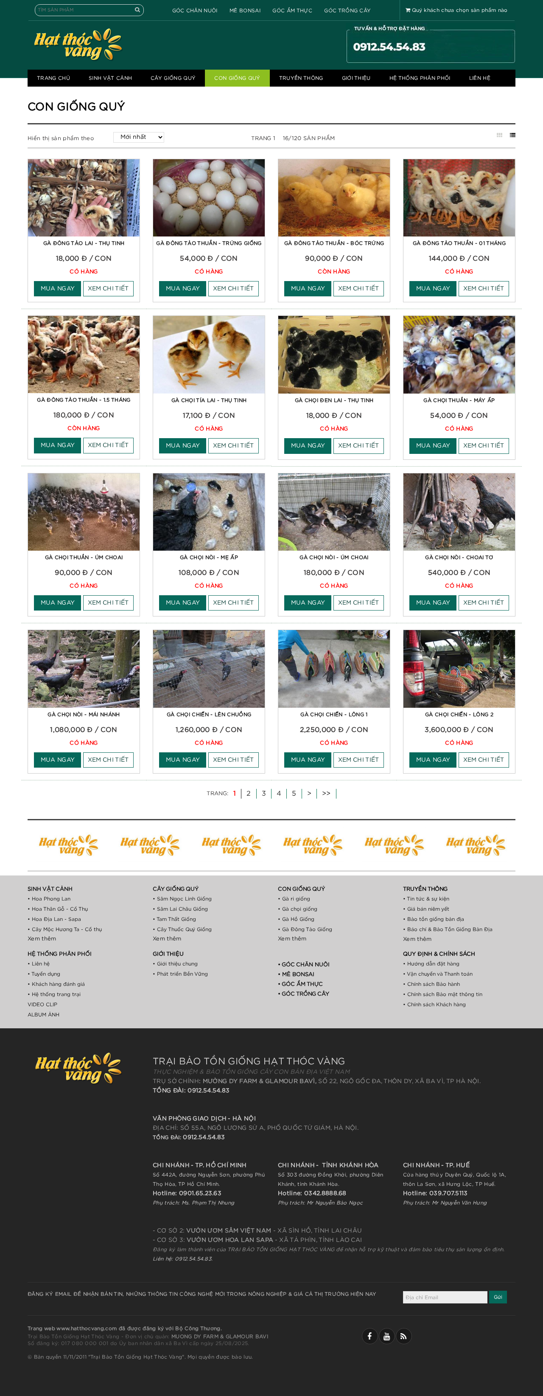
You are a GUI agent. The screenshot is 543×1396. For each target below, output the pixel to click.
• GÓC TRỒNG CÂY (303, 994)
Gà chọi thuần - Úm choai (84, 557)
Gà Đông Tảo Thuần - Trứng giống (208, 243)
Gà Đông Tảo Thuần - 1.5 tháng (83, 399)
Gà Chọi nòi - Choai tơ (459, 557)
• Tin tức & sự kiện (426, 898)
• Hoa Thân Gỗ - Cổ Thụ (58, 909)
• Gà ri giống (294, 898)
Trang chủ (53, 78)
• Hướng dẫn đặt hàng (431, 963)
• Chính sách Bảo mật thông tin (442, 994)
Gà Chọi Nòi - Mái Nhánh (84, 714)
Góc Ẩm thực (292, 10)
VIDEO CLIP (42, 1004)
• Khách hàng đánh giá (56, 984)
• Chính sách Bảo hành (431, 984)
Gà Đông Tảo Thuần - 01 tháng (459, 243)
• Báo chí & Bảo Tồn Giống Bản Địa (448, 929)
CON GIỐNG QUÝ (237, 78)
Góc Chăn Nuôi (195, 10)
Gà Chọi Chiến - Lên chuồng (209, 714)
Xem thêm (42, 939)
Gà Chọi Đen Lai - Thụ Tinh (334, 400)
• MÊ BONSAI (296, 974)
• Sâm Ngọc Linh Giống (182, 898)
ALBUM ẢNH (43, 1014)
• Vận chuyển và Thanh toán (438, 974)
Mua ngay (58, 289)
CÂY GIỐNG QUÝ (173, 78)
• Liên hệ (39, 963)
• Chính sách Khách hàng (434, 1004)
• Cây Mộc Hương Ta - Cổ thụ (65, 929)
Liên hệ (479, 78)
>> (326, 793)
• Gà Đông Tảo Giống (305, 929)
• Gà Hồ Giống (296, 919)
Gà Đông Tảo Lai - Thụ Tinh (83, 243)
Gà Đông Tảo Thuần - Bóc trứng (334, 243)
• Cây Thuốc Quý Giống (182, 929)
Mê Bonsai (245, 10)
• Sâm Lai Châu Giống (180, 909)
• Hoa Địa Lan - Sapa (54, 919)
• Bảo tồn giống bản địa (433, 919)
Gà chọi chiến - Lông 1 (333, 714)
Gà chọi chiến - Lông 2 (459, 714)
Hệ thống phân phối (420, 78)
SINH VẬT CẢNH (110, 78)
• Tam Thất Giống (174, 919)
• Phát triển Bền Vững (180, 974)
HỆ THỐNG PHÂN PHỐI (60, 954)
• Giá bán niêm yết (426, 909)
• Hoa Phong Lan (49, 898)
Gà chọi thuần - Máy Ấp (459, 400)
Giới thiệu (356, 78)
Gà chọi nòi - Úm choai (333, 557)
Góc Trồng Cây (347, 10)
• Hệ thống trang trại (54, 994)
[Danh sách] (512, 135)
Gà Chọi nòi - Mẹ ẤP (209, 557)
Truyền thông (301, 78)
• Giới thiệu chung (175, 963)
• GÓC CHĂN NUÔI (304, 965)
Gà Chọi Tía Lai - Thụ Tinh (208, 400)
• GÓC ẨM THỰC (300, 984)
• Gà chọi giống (297, 909)
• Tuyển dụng (44, 974)
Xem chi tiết (108, 289)
